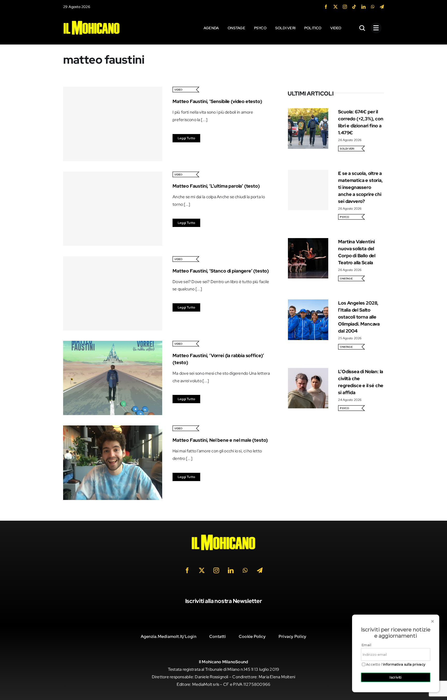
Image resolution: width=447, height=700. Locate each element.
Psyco (344, 217)
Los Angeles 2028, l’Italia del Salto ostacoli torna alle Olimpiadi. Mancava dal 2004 (359, 317)
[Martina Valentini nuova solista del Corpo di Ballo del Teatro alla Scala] (308, 241)
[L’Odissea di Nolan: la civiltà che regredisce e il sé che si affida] (308, 371)
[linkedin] (363, 7)
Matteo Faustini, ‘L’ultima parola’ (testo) (216, 186)
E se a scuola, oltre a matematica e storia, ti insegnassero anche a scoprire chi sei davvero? (360, 187)
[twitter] (335, 7)
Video (178, 89)
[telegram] (382, 7)
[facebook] (326, 7)
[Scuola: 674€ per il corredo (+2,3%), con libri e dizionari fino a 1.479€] (308, 111)
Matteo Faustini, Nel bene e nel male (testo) (220, 440)
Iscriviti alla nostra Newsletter (223, 601)
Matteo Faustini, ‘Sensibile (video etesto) (217, 101)
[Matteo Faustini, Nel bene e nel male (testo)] (112, 429)
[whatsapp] (373, 7)
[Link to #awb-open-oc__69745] (362, 28)
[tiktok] (354, 7)
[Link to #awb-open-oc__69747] (376, 28)
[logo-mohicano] (91, 22)
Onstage (346, 278)
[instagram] (345, 7)
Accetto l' (396, 664)
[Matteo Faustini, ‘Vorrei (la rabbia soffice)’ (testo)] (112, 344)
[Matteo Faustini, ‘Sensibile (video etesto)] (112, 124)
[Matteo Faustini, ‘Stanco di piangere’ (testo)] (112, 293)
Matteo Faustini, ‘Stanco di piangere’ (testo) (221, 271)
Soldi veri (347, 148)
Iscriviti (396, 677)
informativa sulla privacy (404, 664)
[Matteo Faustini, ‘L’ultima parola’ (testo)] (112, 209)
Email (366, 645)
